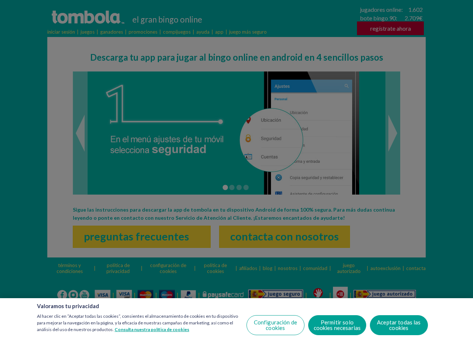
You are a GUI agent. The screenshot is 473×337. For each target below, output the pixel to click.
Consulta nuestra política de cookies (152, 329)
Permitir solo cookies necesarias (337, 325)
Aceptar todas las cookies (399, 325)
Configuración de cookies (275, 325)
